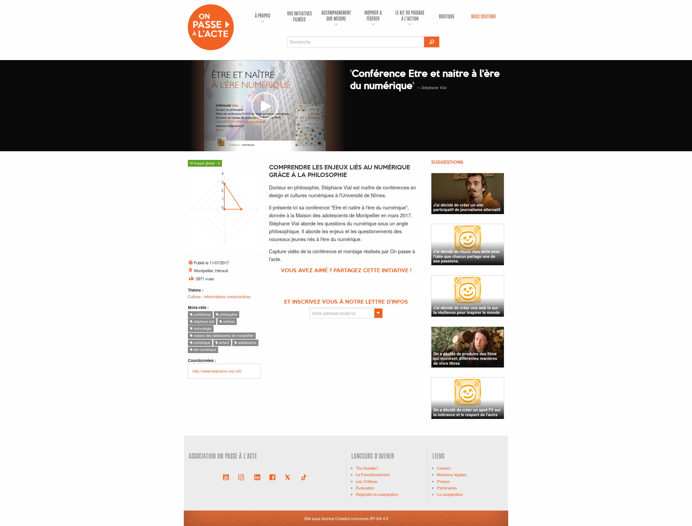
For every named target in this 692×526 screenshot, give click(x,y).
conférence (202, 314)
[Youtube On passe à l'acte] (226, 477)
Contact (444, 468)
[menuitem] (262, 16)
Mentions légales (452, 474)
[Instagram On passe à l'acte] (242, 477)
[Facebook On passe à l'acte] (272, 477)
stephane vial (203, 321)
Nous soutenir (483, 16)
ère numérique (204, 349)
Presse (443, 481)
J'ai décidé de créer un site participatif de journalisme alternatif (466, 207)
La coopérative (450, 494)
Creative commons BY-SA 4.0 (361, 518)
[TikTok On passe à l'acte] (304, 477)
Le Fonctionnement (373, 474)
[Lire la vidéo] (265, 106)
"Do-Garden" (367, 468)
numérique (201, 342)
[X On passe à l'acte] (289, 477)
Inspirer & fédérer (373, 15)
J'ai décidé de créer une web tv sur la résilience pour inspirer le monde (466, 310)
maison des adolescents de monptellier (223, 335)
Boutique (446, 16)
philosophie (228, 314)
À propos (262, 15)
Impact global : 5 (206, 163)
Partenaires (447, 488)
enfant (223, 342)
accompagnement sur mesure (336, 15)
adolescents (246, 342)
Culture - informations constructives (219, 296)
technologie (202, 328)
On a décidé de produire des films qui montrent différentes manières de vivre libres (465, 358)
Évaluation (365, 488)
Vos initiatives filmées (299, 16)
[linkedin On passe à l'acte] (257, 477)
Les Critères (366, 481)
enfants (228, 321)
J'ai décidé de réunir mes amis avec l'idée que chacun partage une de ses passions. (466, 256)
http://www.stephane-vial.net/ (217, 371)
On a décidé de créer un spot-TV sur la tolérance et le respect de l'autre (467, 412)
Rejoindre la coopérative (377, 494)
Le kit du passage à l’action (409, 15)
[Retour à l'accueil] (211, 26)
